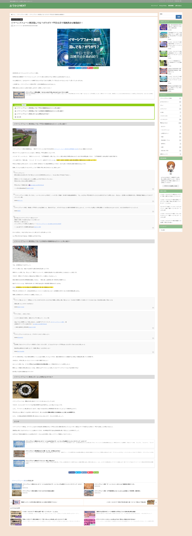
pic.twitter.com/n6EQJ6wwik (40, 324)
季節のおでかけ (170, 123)
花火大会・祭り (171, 150)
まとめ (18, 117)
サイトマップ (154, 5)
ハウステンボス (170, 115)
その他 (170, 112)
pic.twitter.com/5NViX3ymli (37, 185)
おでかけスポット (170, 101)
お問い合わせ (178, 5)
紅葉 (171, 147)
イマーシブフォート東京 (17, 19)
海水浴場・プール (171, 140)
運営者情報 (170, 5)
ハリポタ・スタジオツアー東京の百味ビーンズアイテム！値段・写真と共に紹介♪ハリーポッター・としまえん (170, 201)
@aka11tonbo (21, 307)
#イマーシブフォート (42, 223)
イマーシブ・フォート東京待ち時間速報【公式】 (66, 149)
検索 (161, 14)
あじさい (171, 126)
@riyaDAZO (20, 337)
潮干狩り (171, 143)
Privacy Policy (162, 5)
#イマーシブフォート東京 (57, 322)
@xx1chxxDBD (20, 351)
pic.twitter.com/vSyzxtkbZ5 (54, 223)
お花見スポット (171, 133)
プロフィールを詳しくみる (170, 185)
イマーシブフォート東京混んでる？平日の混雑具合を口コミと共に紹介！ (38, 108)
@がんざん (20, 200)
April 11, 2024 (37, 226)
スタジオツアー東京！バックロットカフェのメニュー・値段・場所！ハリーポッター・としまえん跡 (170, 208)
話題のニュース (170, 154)
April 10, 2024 (30, 188)
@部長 (19, 210)
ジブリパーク (170, 108)
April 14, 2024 (32, 327)
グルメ (170, 105)
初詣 (171, 136)
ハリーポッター (170, 119)
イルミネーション (171, 129)
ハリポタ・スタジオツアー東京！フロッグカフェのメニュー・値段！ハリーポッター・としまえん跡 (170, 215)
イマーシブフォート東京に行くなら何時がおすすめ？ (32, 114)
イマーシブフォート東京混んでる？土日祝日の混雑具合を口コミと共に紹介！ (39, 111)
